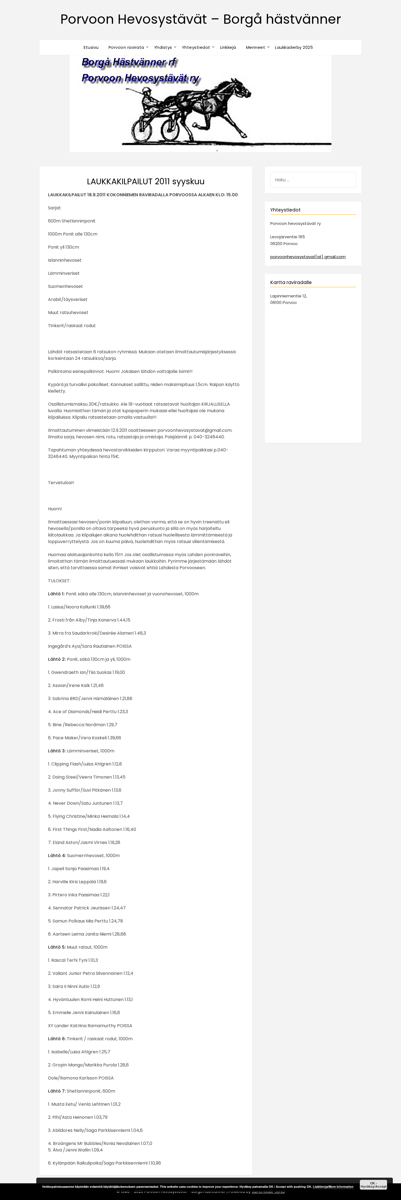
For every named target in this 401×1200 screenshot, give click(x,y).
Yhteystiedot (196, 47)
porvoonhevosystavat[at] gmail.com (308, 257)
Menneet (255, 47)
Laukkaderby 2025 (294, 47)
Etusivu (91, 47)
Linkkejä (228, 47)
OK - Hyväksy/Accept (374, 1185)
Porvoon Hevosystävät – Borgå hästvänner (200, 19)
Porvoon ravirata (126, 47)
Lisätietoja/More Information (333, 1186)
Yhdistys (163, 47)
